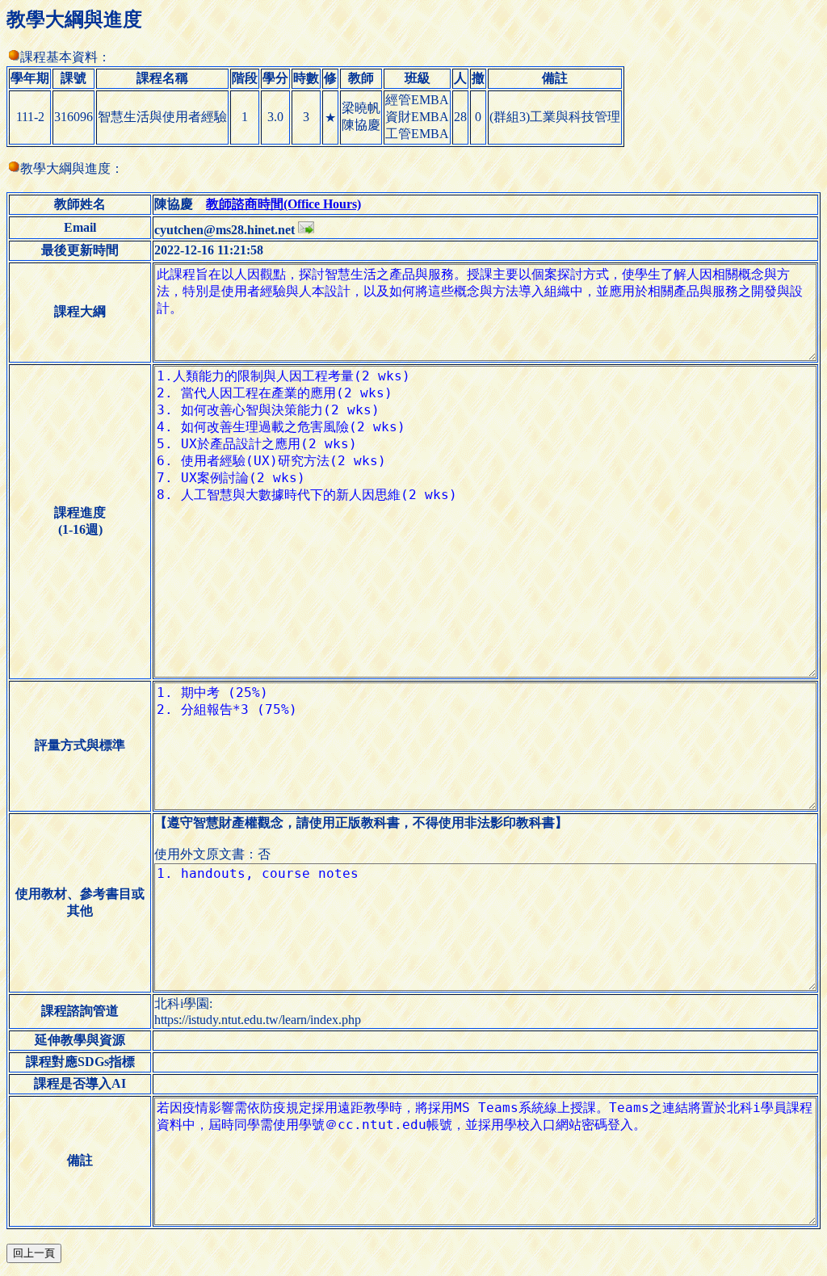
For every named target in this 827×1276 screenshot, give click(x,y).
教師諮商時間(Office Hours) (283, 204)
